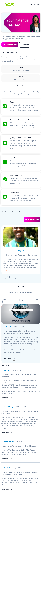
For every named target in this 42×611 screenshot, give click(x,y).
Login (30, 4)
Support (37, 4)
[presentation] (7, 277)
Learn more (25, 45)
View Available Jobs (10, 45)
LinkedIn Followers (22, 79)
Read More (6, 271)
